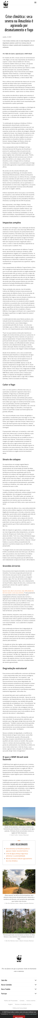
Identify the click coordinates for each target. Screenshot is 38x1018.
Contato (22, 1000)
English (10, 1004)
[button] (19, 980)
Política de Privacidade (10, 1000)
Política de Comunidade (20, 1008)
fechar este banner (31, 1014)
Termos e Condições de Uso (23, 1004)
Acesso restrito (31, 1000)
